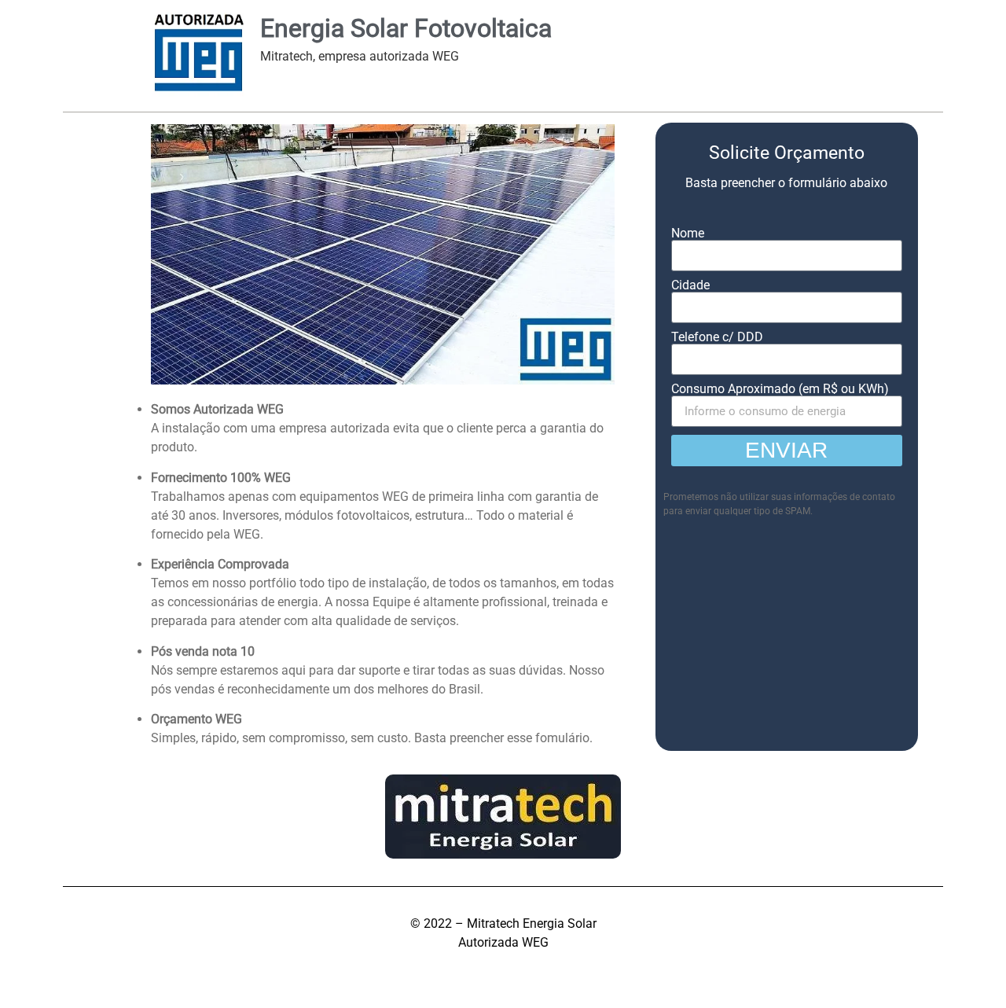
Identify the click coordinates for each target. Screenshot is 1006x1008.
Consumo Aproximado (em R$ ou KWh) (780, 389)
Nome (687, 233)
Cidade (690, 285)
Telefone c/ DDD (717, 337)
